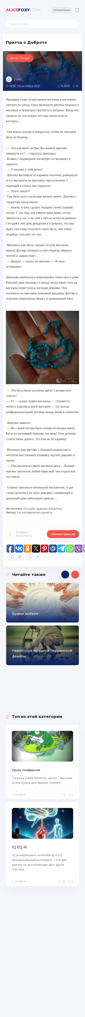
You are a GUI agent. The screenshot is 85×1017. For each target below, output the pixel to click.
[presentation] (65, 575)
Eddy (17, 79)
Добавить (24, 534)
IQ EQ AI (19, 847)
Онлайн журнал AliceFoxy (42, 508)
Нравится (20, 557)
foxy (23, 10)
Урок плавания (26, 770)
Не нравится (37, 557)
